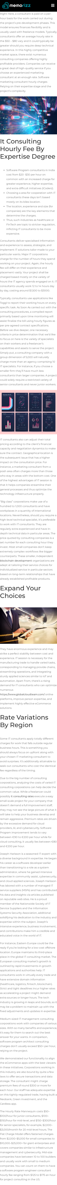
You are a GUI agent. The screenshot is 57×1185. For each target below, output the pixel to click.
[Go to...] (53, 5)
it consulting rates (22, 796)
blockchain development (16, 560)
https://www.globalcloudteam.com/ (22, 694)
